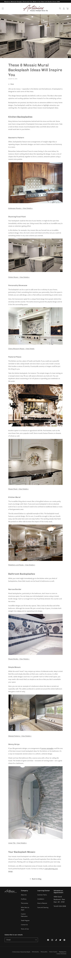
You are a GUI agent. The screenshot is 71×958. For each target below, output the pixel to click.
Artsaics (18, 952)
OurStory (23, 899)
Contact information (61, 953)
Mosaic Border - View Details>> (18, 659)
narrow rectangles (47, 748)
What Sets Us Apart (25, 909)
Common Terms (42, 895)
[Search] (60, 8)
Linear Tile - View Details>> (17, 843)
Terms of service (53, 951)
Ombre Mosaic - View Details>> (19, 277)
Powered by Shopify (25, 952)
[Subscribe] (36, 940)
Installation (40, 899)
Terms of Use (25, 929)
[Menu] (3, 8)
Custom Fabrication (24, 915)
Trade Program (25, 920)
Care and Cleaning (42, 907)
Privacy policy (44, 951)
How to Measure (42, 903)
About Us (24, 895)
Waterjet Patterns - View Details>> (19, 736)
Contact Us (24, 924)
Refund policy (35, 951)
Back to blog (36, 879)
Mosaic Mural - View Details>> (18, 489)
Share (12, 84)
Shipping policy (62, 951)
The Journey (24, 903)
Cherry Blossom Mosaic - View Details (21, 349)
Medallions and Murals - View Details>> (21, 565)
